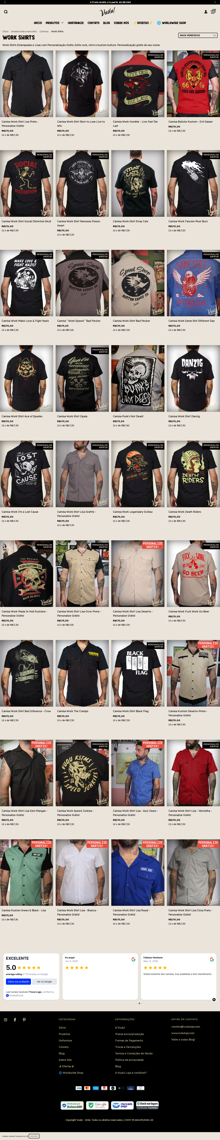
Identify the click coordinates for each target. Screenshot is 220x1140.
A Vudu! (120, 1027)
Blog (106, 23)
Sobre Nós (121, 23)
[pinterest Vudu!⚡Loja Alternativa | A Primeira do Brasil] (24, 1020)
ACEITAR (34, 1136)
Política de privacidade (129, 1059)
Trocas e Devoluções (128, 1047)
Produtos (53, 23)
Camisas (44, 31)
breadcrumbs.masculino (24, 31)
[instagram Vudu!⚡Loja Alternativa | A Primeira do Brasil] (5, 1020)
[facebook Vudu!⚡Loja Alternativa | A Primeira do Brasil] (15, 1020)
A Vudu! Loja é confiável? (131, 1072)
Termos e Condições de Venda (134, 1053)
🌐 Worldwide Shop (171, 23)
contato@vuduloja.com (185, 1026)
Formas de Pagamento (129, 1040)
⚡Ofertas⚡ (143, 23)
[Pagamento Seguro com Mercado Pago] (122, 1105)
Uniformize (76, 23)
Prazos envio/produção (129, 1034)
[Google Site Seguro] (97, 1105)
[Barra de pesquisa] (6, 11)
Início (38, 23)
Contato (93, 23)
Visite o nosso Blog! (183, 1039)
